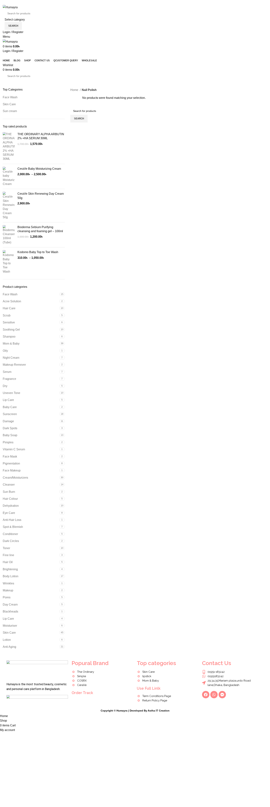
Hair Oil (8, 562)
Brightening (10, 569)
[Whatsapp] (214, 694)
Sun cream (10, 111)
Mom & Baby (11, 343)
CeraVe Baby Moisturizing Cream (39, 168)
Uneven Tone (11, 393)
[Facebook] (205, 694)
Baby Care (10, 407)
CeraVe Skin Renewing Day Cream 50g (40, 195)
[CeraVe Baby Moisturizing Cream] (9, 176)
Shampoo (9, 336)
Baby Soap (10, 435)
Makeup (8, 590)
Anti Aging (9, 646)
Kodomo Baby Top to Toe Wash (37, 252)
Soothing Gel (11, 329)
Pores (6, 597)
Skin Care (9, 104)
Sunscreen (10, 414)
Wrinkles (8, 583)
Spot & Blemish (13, 526)
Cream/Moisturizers (15, 477)
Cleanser (9, 484)
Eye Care (9, 512)
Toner (6, 548)
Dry (5, 386)
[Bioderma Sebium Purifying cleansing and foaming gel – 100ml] (9, 235)
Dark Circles (11, 541)
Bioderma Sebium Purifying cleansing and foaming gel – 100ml (40, 229)
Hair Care (9, 308)
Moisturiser (10, 625)
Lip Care (8, 399)
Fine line (8, 555)
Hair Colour (10, 498)
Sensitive (9, 322)
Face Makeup (12, 470)
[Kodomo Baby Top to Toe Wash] (9, 262)
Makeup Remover (14, 364)
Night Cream (11, 357)
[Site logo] (10, 7)
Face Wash (10, 97)
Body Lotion (10, 576)
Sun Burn (9, 491)
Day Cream (10, 604)
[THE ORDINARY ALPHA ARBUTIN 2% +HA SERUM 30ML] (9, 146)
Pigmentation (11, 463)
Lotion (7, 639)
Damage (8, 421)
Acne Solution (12, 301)
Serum (7, 371)
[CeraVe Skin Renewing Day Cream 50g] (9, 205)
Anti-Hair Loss (12, 519)
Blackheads (10, 611)
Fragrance (9, 378)
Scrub (6, 315)
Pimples (8, 442)
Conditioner (10, 534)
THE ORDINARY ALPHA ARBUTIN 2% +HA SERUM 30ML (40, 136)
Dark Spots (10, 428)
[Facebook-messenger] (222, 694)
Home (74, 89)
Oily (5, 350)
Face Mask (10, 456)
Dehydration (11, 505)
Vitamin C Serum (14, 449)
